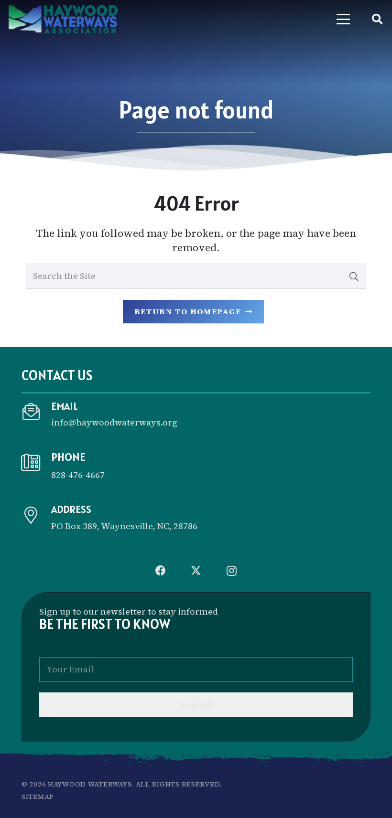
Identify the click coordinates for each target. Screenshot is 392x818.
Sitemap (38, 796)
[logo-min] (63, 19)
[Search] (354, 276)
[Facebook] (161, 571)
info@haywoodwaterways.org (114, 422)
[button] (343, 19)
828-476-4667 (78, 475)
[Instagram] (231, 571)
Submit (196, 705)
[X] (196, 571)
